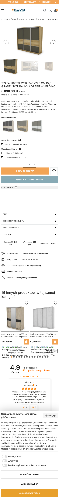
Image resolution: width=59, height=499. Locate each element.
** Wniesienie (15, 157)
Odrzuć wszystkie (29, 474)
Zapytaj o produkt (12, 228)
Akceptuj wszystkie (29, 493)
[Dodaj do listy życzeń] (54, 171)
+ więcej (52, 352)
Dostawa (7, 234)
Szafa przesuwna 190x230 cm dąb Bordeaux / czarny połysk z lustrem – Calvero (14, 336)
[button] (45, 10)
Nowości (46, 2)
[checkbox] (11, 456)
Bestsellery (30, 2)
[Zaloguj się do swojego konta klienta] (50, 10)
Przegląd (52, 415)
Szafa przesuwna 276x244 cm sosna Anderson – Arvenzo (43, 335)
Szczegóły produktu (13, 221)
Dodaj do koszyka (25, 171)
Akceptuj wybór (29, 483)
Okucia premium (16, 144)
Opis (5, 214)
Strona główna (8, 19)
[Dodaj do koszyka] (26, 342)
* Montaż (14, 153)
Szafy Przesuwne (27, 19)
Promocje (13, 2)
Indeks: (4, 95)
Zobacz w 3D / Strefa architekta (29, 180)
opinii (36, 370)
